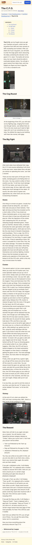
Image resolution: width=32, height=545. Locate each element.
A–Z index (15, 542)
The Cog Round (12, 24)
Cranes (12, 30)
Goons (12, 28)
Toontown (4, 14)
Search (27, 2)
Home (2, 542)
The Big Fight (11, 26)
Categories (8, 542)
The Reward (11, 34)
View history (21, 10)
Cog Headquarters (15, 14)
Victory (12, 32)
